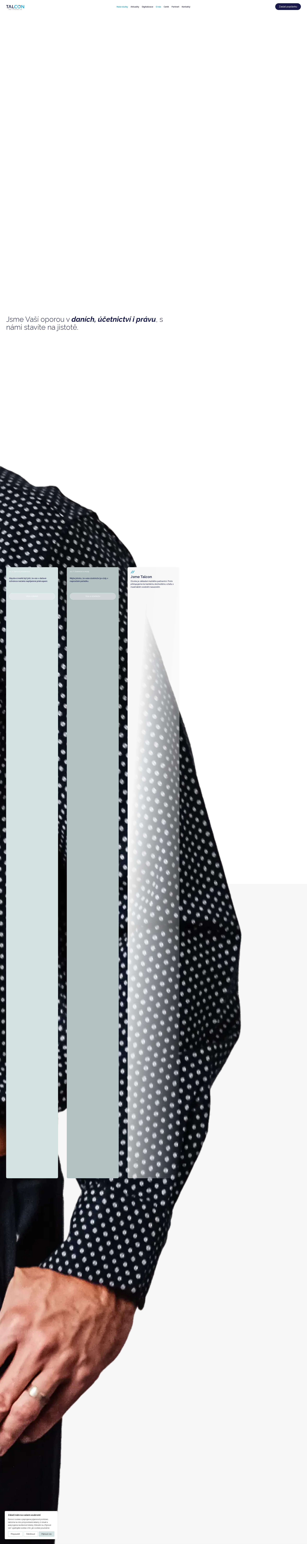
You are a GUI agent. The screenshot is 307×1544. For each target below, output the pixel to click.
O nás (158, 7)
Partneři (175, 7)
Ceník (166, 7)
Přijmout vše (46, 1534)
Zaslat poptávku (288, 6)
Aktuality (135, 7)
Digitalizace (147, 7)
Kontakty (186, 7)
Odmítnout (30, 1534)
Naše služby (122, 7)
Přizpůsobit (15, 1534)
